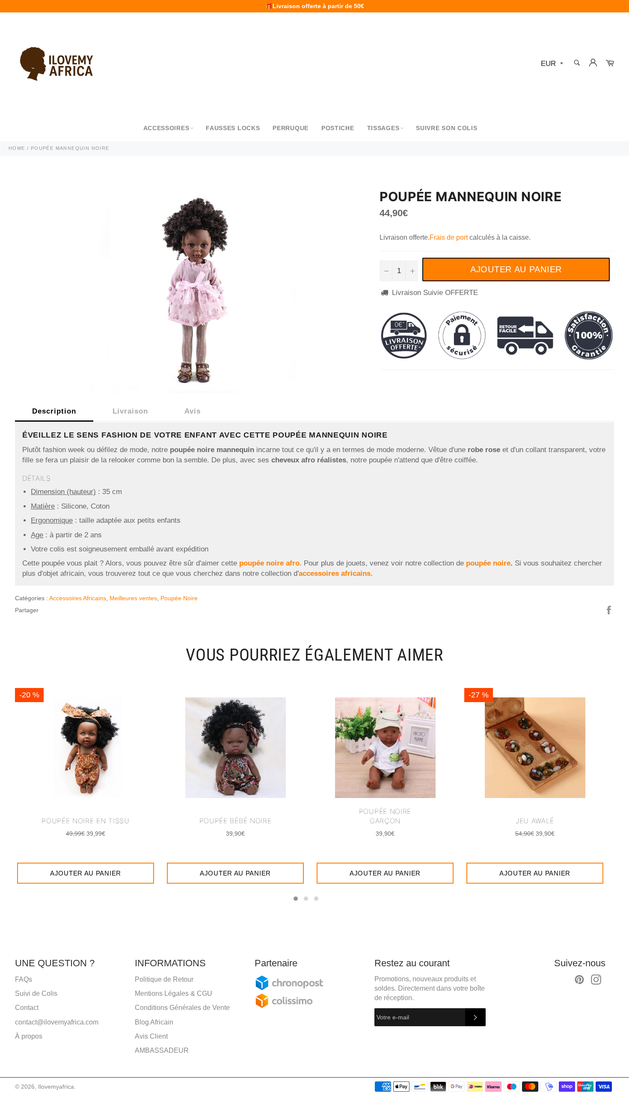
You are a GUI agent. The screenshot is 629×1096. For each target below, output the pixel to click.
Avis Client (151, 1036)
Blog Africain (154, 1022)
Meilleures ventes (133, 598)
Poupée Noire (179, 598)
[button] (296, 898)
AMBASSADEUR (162, 1050)
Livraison (130, 411)
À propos (28, 1036)
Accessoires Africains (77, 598)
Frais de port (449, 237)
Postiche (337, 128)
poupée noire (488, 563)
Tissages (383, 128)
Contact (27, 1007)
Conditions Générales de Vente (182, 1007)
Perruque (291, 128)
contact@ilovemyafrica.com (56, 1022)
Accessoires (166, 128)
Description (54, 411)
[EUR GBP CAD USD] (551, 64)
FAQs (23, 979)
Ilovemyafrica (56, 1087)
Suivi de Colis (36, 993)
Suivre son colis (446, 128)
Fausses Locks (233, 128)
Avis (192, 411)
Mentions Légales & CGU (173, 993)
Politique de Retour (164, 979)
